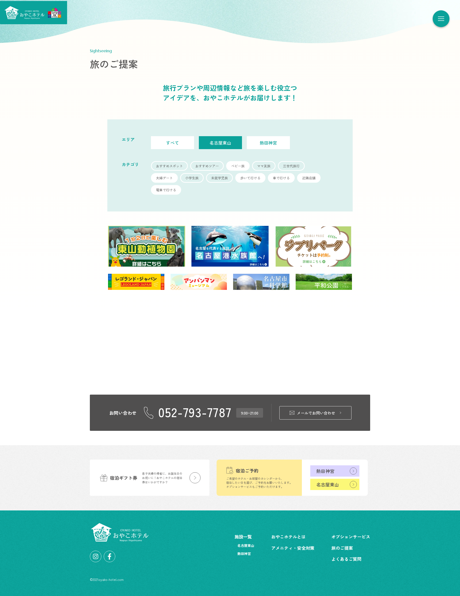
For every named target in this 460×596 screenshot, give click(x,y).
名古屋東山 (327, 484)
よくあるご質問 (346, 559)
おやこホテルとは (288, 536)
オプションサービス (350, 536)
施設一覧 (243, 536)
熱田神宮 (325, 471)
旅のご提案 (342, 548)
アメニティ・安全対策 (292, 548)
